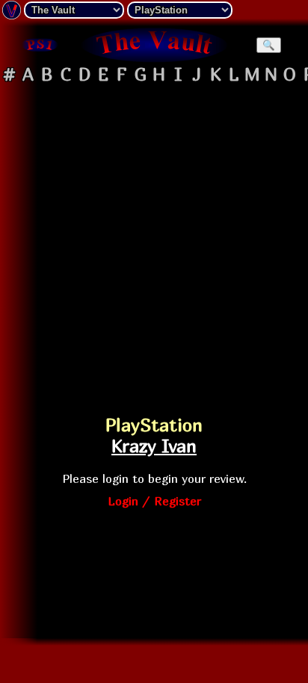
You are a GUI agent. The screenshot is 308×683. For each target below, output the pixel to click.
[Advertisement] (154, 242)
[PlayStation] (39, 44)
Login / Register (154, 500)
